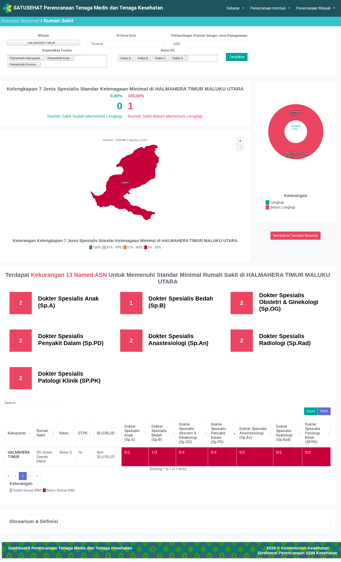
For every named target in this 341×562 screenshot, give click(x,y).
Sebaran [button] (233, 8)
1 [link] (23, 476)
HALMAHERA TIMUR (18, 454)
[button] (29, 433)
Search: (10, 403)
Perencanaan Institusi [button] (268, 8)
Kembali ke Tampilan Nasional (295, 235)
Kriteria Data (126, 35)
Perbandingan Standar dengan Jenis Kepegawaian (209, 35)
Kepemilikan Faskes (57, 50)
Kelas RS (167, 50)
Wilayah (43, 35)
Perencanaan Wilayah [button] (313, 8)
